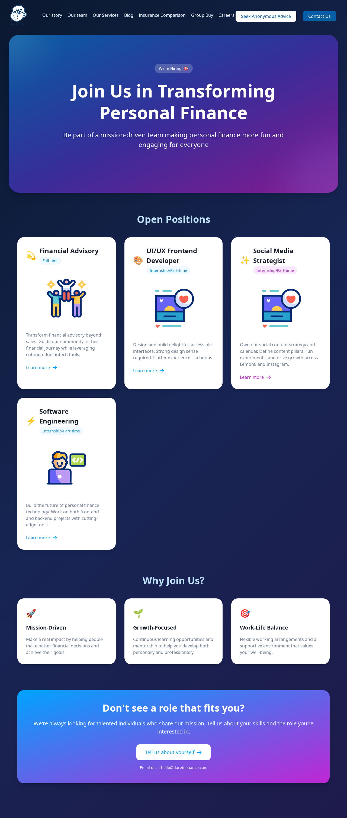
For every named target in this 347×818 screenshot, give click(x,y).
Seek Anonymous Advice (266, 16)
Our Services (106, 15)
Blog (128, 15)
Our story (52, 15)
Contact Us (319, 16)
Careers (226, 15)
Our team (77, 15)
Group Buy (202, 15)
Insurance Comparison (162, 15)
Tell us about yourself (169, 752)
